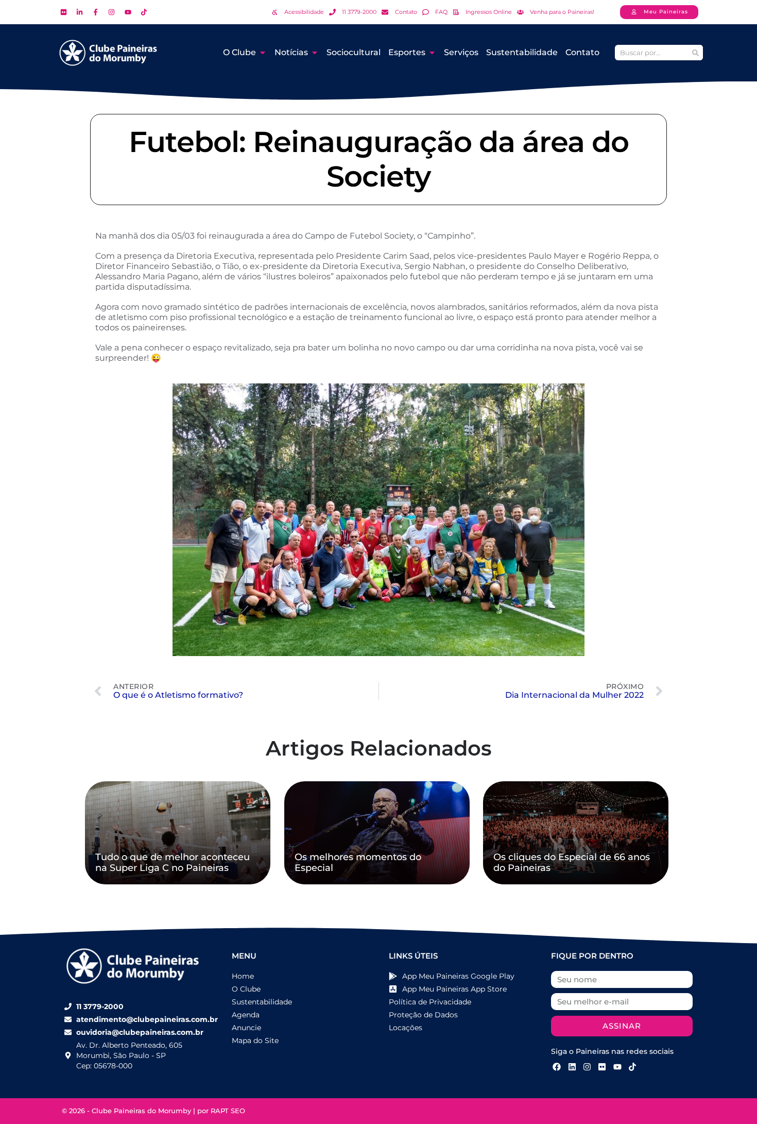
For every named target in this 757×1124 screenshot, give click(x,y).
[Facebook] (556, 1066)
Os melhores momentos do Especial (358, 862)
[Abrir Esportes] (432, 52)
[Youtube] (617, 1066)
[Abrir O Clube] (263, 52)
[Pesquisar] (695, 52)
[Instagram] (587, 1066)
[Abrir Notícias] (315, 52)
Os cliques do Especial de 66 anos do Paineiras (571, 862)
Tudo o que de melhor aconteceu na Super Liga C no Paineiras (172, 862)
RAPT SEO (228, 1110)
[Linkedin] (571, 1066)
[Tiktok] (632, 1066)
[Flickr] (602, 1066)
